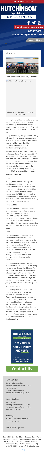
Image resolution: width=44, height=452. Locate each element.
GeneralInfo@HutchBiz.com (28, 34)
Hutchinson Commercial (24, 437)
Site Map (22, 450)
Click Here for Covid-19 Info (22, 1)
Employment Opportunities (30, 27)
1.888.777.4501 (34, 31)
